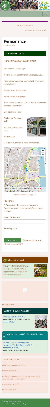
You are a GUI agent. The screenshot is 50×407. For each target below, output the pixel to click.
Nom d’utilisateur (12, 217)
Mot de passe (10, 228)
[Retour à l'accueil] (25, 5)
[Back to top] (44, 401)
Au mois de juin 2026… (11, 384)
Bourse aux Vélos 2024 (34, 30)
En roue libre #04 (9, 389)
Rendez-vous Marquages (15, 96)
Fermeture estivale (9, 371)
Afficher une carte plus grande (25, 195)
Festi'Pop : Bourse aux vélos (14, 317)
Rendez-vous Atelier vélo (15, 90)
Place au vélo (10, 45)
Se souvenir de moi (32, 240)
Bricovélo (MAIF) (26, 25)
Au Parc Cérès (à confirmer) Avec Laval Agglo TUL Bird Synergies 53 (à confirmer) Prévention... (17, 345)
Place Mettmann (9, 322)
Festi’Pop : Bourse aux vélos (13, 365)
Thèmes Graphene (23, 404)
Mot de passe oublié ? (13, 244)
